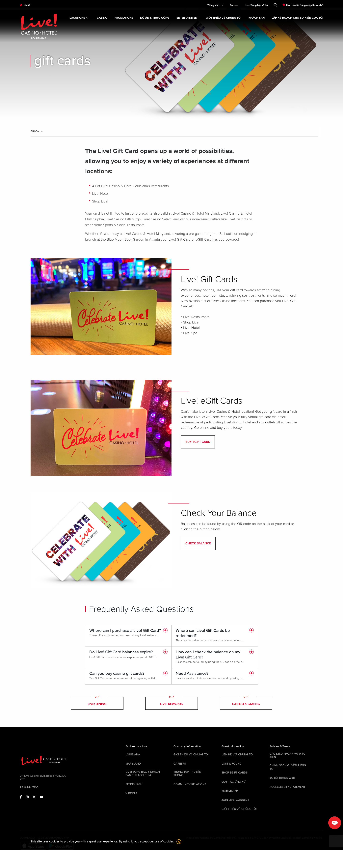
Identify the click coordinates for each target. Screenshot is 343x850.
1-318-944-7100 (29, 787)
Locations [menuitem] (77, 17)
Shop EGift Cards (235, 772)
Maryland (133, 763)
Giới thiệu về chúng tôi (191, 754)
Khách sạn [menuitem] (257, 17)
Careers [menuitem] (234, 5)
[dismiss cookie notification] (177, 841)
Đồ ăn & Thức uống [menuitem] (154, 17)
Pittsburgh (133, 784)
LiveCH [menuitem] (28, 5)
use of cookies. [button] (164, 841)
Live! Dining (97, 704)
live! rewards (171, 704)
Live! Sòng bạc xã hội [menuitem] (257, 5)
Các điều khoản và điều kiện (287, 755)
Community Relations (189, 784)
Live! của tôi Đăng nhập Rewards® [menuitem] (304, 5)
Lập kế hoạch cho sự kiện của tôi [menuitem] (297, 17)
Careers (179, 763)
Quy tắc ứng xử (234, 781)
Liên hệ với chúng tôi (237, 754)
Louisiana (132, 754)
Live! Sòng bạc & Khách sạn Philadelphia (142, 773)
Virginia (131, 793)
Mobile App (230, 790)
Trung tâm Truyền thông (187, 773)
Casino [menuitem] (102, 17)
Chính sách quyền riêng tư (288, 767)
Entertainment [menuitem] (187, 17)
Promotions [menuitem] (124, 17)
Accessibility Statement (287, 787)
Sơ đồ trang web (282, 777)
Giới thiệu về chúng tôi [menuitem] (223, 17)
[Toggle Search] (275, 4)
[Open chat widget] (334, 822)
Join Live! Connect (235, 800)
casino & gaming (246, 704)
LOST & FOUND (231, 763)
